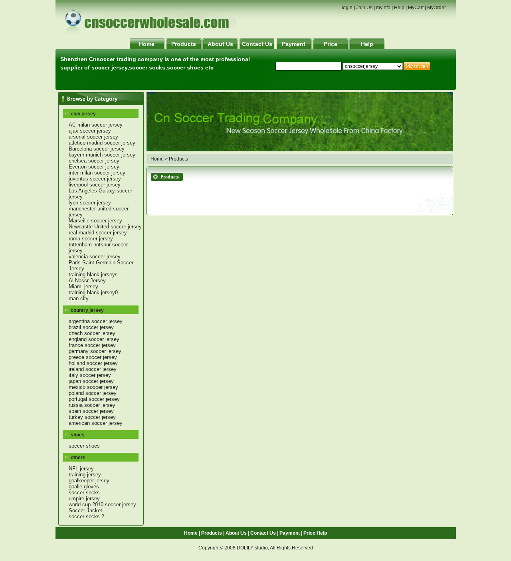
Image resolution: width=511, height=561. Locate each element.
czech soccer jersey (92, 333)
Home (146, 44)
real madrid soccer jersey (98, 233)
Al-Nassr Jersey (87, 280)
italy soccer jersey (90, 375)
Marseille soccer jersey (95, 221)
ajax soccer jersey (90, 131)
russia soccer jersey (92, 405)
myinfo (383, 7)
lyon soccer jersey (90, 203)
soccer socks (84, 493)
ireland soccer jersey (93, 369)
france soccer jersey (92, 345)
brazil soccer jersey (91, 327)
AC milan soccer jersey (96, 125)
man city (79, 298)
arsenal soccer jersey (93, 137)
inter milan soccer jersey (97, 173)
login (347, 7)
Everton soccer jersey (94, 167)
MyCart (416, 7)
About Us (220, 44)
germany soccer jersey (95, 351)
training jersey (85, 475)
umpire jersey (84, 499)
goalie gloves (84, 487)
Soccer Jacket (85, 510)
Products (183, 44)
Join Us (364, 7)
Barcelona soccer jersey (97, 149)
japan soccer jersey (91, 381)
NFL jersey (81, 469)
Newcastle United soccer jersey (105, 227)
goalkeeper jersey (89, 481)
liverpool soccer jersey (95, 185)
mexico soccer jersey (93, 387)
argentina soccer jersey (96, 321)
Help (399, 7)
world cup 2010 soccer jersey (102, 504)
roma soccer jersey (91, 239)
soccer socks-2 (86, 516)
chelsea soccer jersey (94, 161)
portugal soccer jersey (94, 399)
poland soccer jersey (93, 393)
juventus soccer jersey (95, 179)
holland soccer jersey (93, 363)
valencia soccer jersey (95, 257)
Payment (293, 44)
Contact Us (257, 44)
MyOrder (436, 7)
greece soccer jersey (93, 357)
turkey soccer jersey (92, 417)
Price (330, 44)
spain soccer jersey (91, 411)
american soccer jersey (96, 423)
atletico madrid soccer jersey (102, 143)
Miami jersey (83, 286)
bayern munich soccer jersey (102, 155)
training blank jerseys (93, 275)
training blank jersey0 (93, 292)
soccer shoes (84, 446)
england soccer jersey (94, 339)
